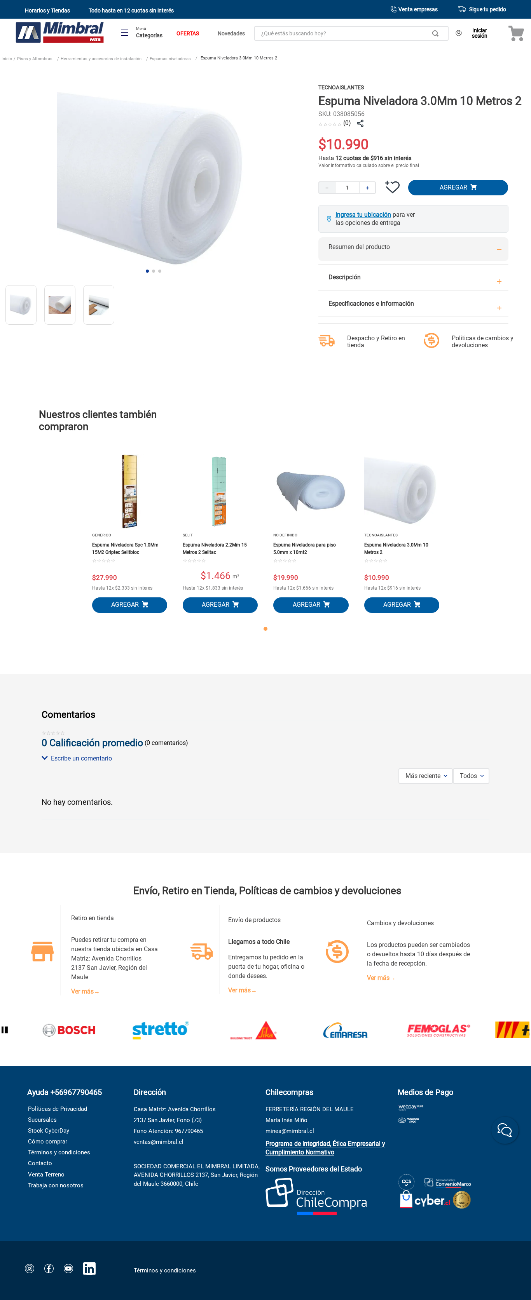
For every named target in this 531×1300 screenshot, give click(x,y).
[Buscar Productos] (437, 33)
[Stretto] (142, 1030)
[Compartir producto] (360, 123)
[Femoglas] (419, 1030)
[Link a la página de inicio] (7, 60)
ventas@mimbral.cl (158, 1141)
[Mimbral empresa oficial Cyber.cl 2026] (425, 1197)
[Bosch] (50, 1030)
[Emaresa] (327, 1030)
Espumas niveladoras (170, 58)
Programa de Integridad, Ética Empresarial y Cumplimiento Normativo (325, 1148)
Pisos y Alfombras (34, 58)
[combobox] (351, 33)
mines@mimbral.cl (290, 1131)
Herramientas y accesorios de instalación (101, 58)
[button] (265, 758)
